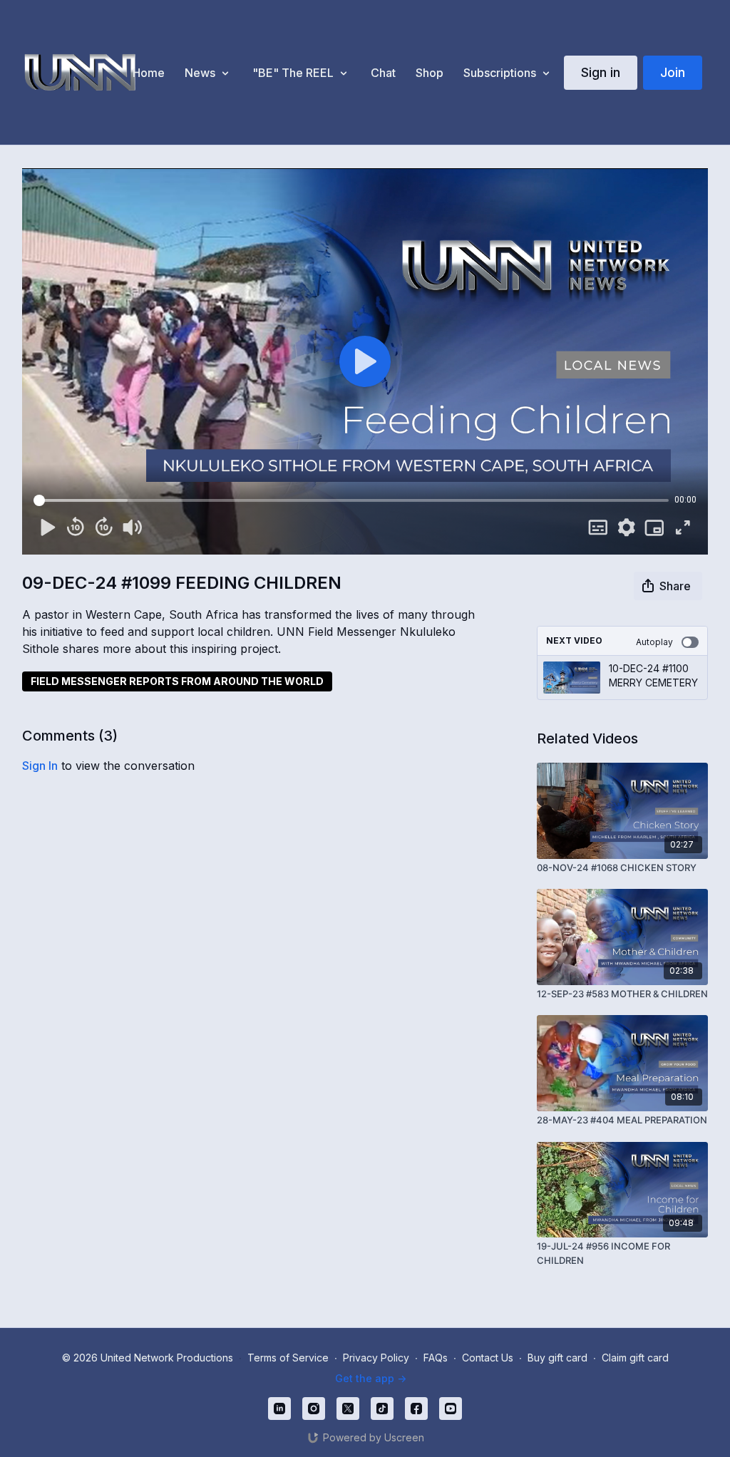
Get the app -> (370, 1378)
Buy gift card (557, 1358)
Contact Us (487, 1358)
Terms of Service (288, 1358)
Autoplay (654, 642)
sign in (40, 765)
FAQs (435, 1358)
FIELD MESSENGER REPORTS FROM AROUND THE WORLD (177, 681)
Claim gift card (635, 1358)
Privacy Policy (376, 1358)
